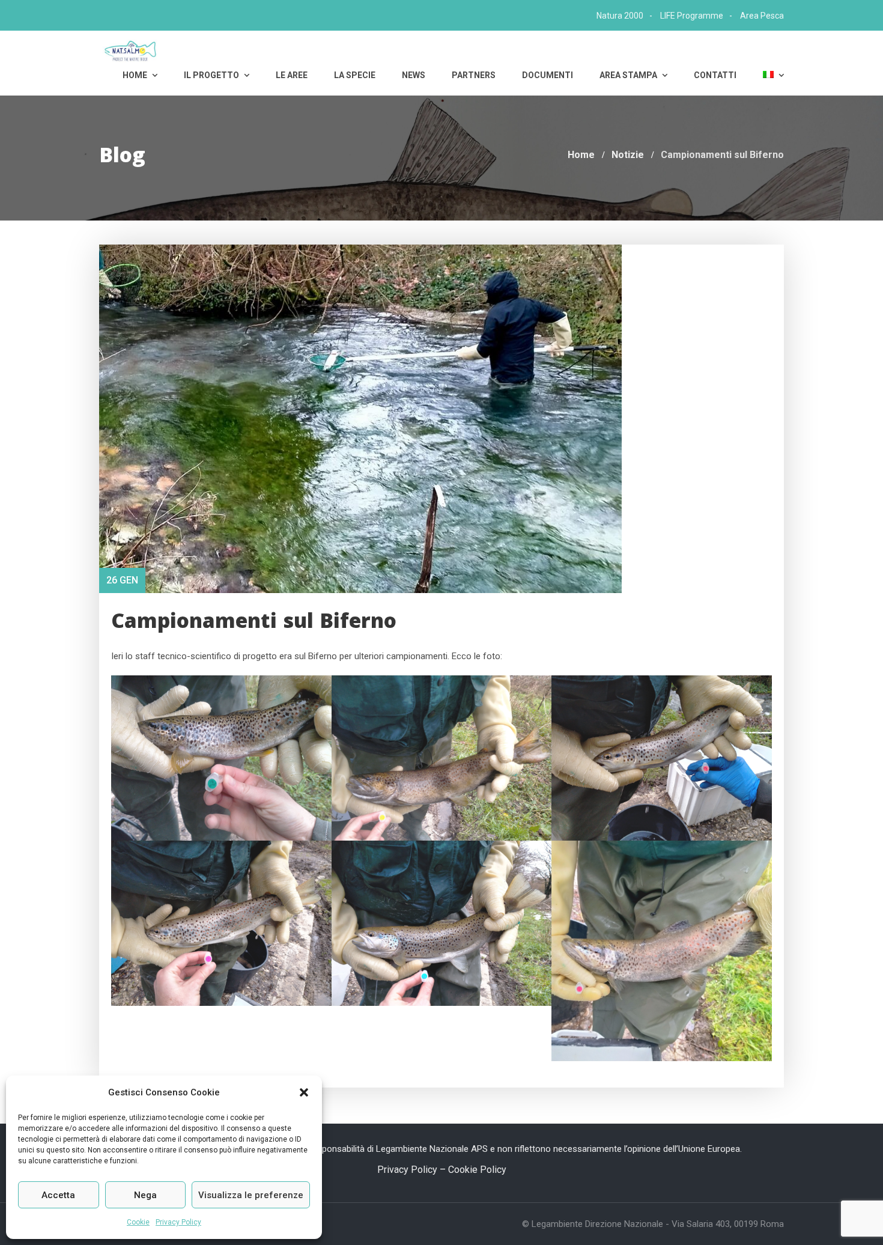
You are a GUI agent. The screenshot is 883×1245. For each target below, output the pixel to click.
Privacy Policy (178, 1222)
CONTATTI (715, 75)
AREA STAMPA (629, 75)
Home (136, 75)
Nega (145, 1195)
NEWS (413, 75)
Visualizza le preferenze (250, 1195)
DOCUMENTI (547, 75)
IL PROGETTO (212, 75)
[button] (304, 1092)
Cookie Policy (477, 1169)
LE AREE (292, 75)
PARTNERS (474, 75)
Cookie (138, 1222)
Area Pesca (762, 15)
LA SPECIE (354, 75)
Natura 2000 (619, 15)
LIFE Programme (691, 15)
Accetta (58, 1195)
